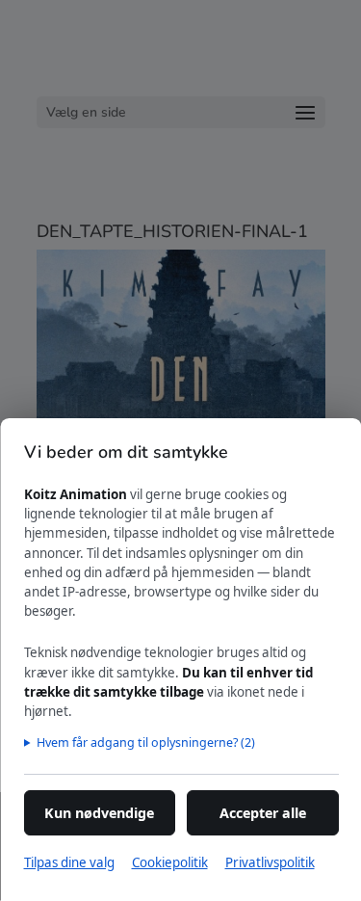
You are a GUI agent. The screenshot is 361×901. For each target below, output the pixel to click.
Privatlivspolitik (269, 862)
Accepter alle (262, 813)
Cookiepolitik (169, 862)
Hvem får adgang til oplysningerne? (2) (145, 742)
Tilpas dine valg (68, 862)
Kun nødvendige (99, 813)
